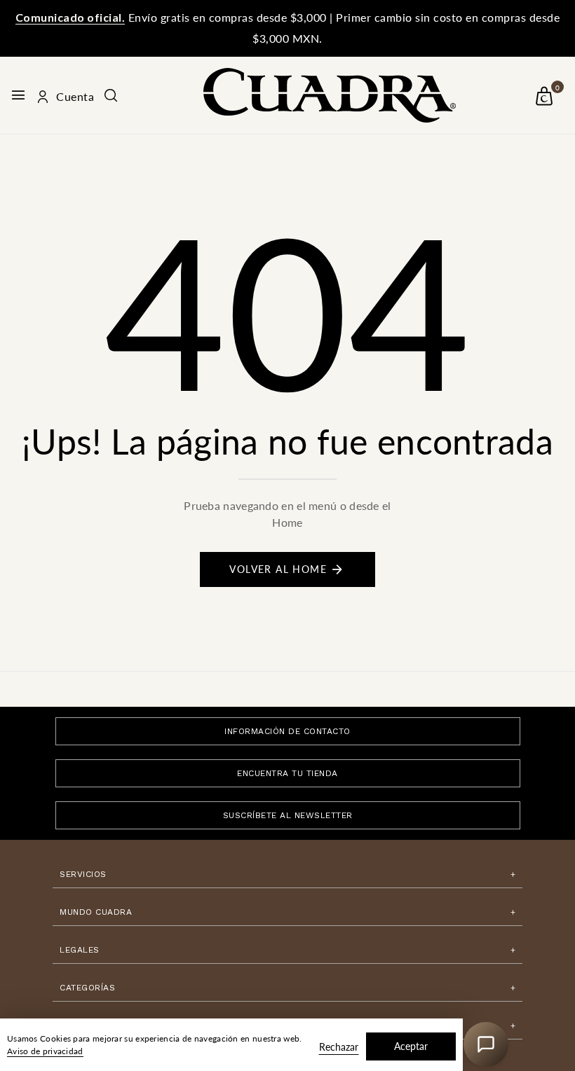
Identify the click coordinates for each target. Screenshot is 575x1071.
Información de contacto (287, 731)
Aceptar (411, 1046)
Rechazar (338, 1047)
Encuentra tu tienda (287, 773)
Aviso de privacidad (45, 1051)
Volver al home (278, 569)
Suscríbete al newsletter (288, 815)
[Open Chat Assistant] (486, 1044)
